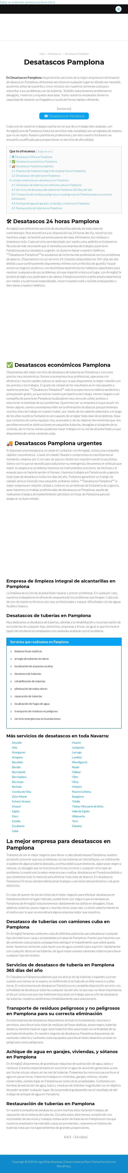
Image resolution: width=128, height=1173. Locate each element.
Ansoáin (17, 742)
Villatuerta (78, 816)
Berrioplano (19, 777)
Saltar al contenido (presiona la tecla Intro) (27, 2)
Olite (75, 777)
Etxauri (16, 806)
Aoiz (14, 747)
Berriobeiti (18, 772)
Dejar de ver (44, 151)
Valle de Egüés (81, 811)
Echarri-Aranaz (21, 801)
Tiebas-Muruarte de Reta (87, 806)
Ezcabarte (18, 826)
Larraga (76, 752)
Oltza (75, 782)
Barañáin (17, 762)
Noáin (75, 767)
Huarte (76, 742)
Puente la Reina (81, 791)
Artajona (17, 757)
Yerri (75, 821)
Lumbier (77, 757)
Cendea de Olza (21, 791)
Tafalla (76, 801)
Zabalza (76, 826)
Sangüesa (78, 796)
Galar (15, 831)
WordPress (64, 1166)
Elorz (15, 816)
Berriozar (18, 782)
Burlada (17, 786)
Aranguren (18, 752)
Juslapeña (78, 747)
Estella (16, 821)
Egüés (16, 811)
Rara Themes (93, 1161)
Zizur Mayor (19, 796)
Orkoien (77, 786)
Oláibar (76, 772)
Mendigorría (79, 762)
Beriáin (16, 767)
